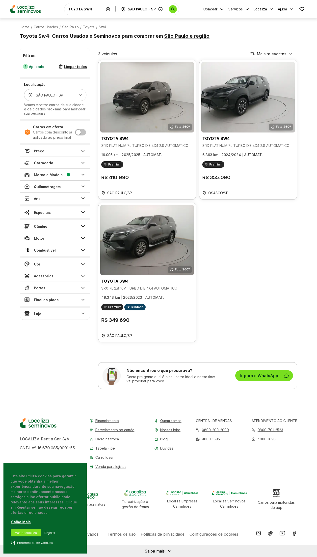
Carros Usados (46, 27)
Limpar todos (75, 67)
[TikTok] (270, 534)
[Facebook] (294, 534)
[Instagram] (259, 534)
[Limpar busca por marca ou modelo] (108, 9)
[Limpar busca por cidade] (160, 9)
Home (24, 27)
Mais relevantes (271, 53)
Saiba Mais (21, 522)
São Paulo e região (187, 36)
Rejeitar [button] (49, 533)
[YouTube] (282, 534)
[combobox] (86, 9)
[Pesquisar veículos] (173, 9)
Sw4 (102, 27)
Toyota (89, 27)
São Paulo (70, 27)
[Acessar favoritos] (302, 9)
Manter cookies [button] (26, 533)
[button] (208, 439)
